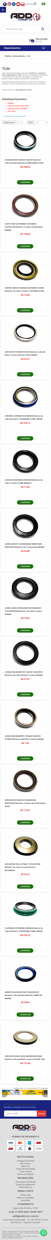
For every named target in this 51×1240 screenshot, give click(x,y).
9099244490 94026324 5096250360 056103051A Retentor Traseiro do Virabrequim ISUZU (25, 803)
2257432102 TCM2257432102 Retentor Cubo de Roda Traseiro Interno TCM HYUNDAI (25, 354)
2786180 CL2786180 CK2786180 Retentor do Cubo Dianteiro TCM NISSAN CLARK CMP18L (24, 418)
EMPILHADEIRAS (19, 56)
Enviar (41, 1113)
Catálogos (29, 4)
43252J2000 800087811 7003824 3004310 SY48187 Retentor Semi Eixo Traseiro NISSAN (24, 738)
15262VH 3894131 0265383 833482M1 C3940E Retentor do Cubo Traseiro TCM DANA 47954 (24, 289)
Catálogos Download (25, 1161)
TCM (28, 56)
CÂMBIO (10, 103)
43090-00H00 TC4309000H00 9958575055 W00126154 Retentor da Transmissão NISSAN (24, 546)
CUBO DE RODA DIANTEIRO (18, 106)
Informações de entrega (26, 1182)
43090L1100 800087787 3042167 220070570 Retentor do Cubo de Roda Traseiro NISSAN (24, 674)
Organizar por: (9, 122)
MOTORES (11, 111)
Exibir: (30, 122)
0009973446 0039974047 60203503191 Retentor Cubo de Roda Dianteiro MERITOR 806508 (23, 995)
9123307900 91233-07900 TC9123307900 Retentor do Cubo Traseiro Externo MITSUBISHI (22, 867)
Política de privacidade (25, 1169)
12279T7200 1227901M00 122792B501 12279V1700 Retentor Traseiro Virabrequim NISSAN (24, 227)
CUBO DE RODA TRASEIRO (17, 108)
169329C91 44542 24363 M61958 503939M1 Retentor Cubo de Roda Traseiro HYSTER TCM (25, 1058)
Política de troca (25, 1187)
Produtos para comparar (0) (14, 116)
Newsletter (25, 1200)
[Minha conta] (36, 3)
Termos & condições (25, 1174)
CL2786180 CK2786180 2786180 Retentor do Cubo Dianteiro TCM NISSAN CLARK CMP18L (24, 930)
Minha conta (25, 1195)
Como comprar (25, 1171)
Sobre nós (25, 1166)
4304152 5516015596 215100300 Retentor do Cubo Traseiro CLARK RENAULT (24, 482)
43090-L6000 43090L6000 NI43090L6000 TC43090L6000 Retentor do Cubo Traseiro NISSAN (23, 611)
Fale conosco (25, 1163)
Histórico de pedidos (25, 1198)
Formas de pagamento (25, 1184)
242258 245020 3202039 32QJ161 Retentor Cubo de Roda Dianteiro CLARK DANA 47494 (24, 161)
